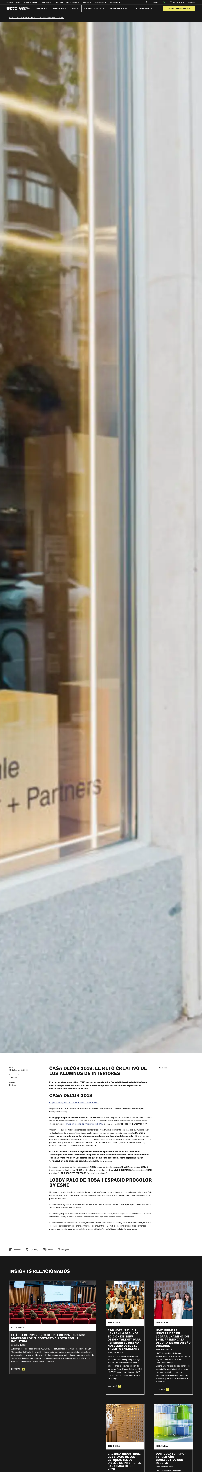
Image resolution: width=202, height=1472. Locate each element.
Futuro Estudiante (31, 2)
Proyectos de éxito (94, 8)
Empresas (59, 2)
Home (11, 17)
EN (157, 2)
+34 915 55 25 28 (178, 2)
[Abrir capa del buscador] (146, 2)
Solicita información (179, 8)
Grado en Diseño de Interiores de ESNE (84, 1124)
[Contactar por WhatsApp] (164, 2)
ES (154, 2)
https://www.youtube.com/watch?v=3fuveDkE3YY (74, 1102)
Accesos (191, 2)
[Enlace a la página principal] (20, 8)
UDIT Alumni (46, 2)
